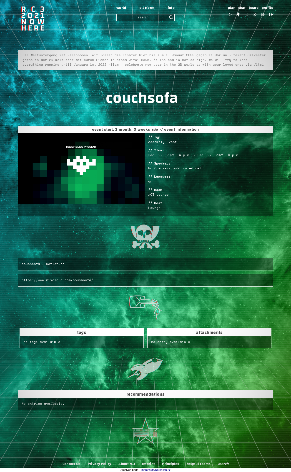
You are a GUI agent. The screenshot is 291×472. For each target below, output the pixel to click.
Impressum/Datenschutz (156, 470)
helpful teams (199, 463)
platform (147, 7)
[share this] (246, 14)
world (121, 7)
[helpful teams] (255, 14)
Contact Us (71, 463)
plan (231, 7)
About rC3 (126, 463)
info (171, 7)
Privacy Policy (99, 463)
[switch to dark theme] (238, 14)
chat (242, 7)
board (254, 7)
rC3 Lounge (158, 194)
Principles (170, 463)
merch (223, 463)
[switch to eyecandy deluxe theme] (230, 14)
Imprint (148, 463)
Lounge (154, 208)
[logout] (270, 14)
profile (267, 7)
